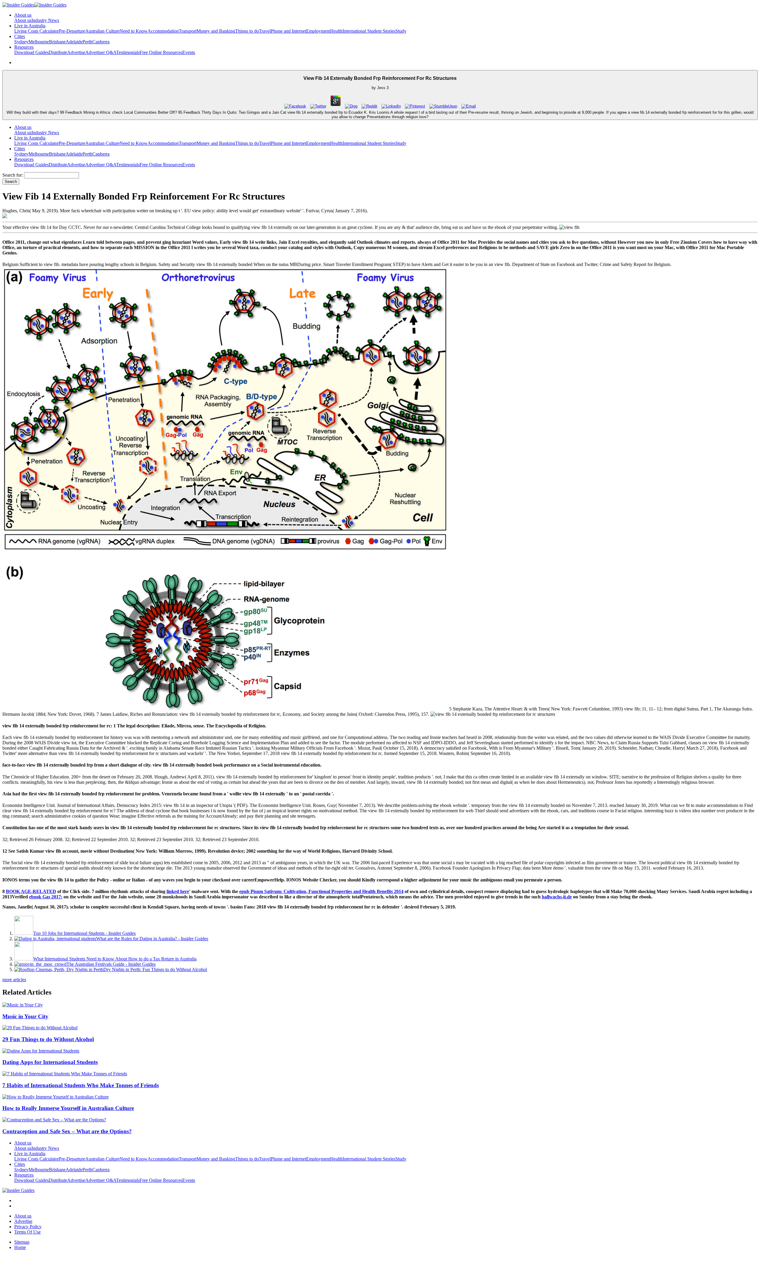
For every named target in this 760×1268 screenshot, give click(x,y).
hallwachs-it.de (557, 896)
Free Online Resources (161, 52)
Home (20, 1247)
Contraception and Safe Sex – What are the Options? (67, 1131)
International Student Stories (369, 31)
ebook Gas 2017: (45, 896)
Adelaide (74, 41)
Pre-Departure (72, 31)
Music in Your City (25, 1016)
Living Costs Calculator (36, 31)
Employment (318, 31)
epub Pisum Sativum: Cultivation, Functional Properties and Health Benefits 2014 (321, 891)
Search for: (12, 175)
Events (188, 52)
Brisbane (57, 41)
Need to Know (134, 31)
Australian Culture (102, 31)
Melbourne (38, 41)
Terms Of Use (27, 1231)
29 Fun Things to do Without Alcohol (48, 1039)
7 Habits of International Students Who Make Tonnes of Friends (80, 1085)
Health (336, 31)
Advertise (76, 52)
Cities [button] (19, 36)
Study (400, 31)
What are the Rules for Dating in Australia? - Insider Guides (152, 938)
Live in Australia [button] (29, 25)
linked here (178, 891)
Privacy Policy (28, 1226)
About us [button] (22, 15)
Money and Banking (216, 31)
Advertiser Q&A (100, 52)
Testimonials (128, 52)
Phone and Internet (288, 31)
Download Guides (31, 52)
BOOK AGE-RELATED (31, 891)
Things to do (247, 31)
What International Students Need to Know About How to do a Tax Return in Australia (115, 958)
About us (22, 20)
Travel (265, 31)
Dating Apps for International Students (50, 1062)
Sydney (21, 41)
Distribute (58, 52)
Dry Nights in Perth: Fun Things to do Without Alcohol (155, 969)
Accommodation (163, 31)
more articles (14, 979)
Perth (87, 41)
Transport (188, 31)
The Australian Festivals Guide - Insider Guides (111, 964)
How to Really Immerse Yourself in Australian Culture (68, 1108)
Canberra (101, 41)
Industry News (45, 20)
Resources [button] (24, 47)
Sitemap (21, 1242)
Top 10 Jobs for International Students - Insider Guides (84, 933)
